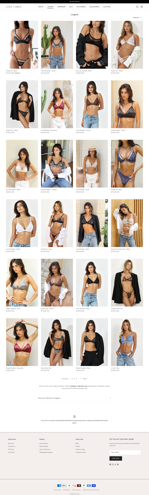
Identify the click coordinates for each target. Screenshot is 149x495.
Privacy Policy (43, 443)
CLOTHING (107, 7)
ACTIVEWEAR (81, 7)
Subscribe (115, 458)
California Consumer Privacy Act (91, 490)
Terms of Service (44, 449)
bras (86, 386)
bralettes (73, 386)
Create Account (81, 452)
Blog (77, 443)
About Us (11, 443)
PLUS (71, 7)
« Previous (65, 379)
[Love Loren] (13, 6)
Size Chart (11, 452)
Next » (85, 379)
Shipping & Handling (45, 452)
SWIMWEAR (61, 7)
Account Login (80, 449)
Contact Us (11, 446)
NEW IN (40, 7)
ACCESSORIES (94, 7)
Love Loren (76, 494)
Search (78, 446)
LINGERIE (50, 7)
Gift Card (11, 449)
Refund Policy (43, 446)
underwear (80, 386)
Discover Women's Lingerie (49, 398)
